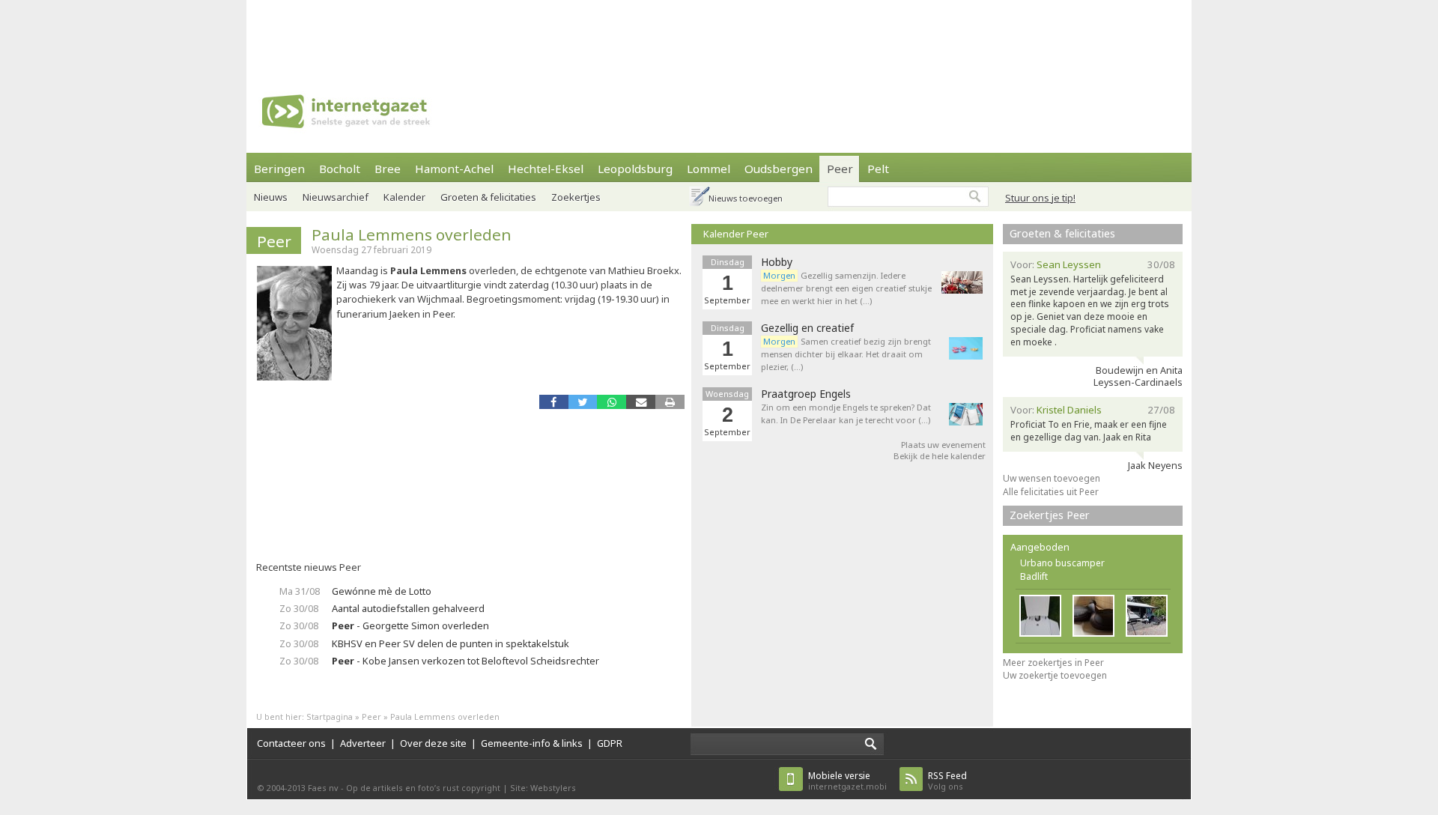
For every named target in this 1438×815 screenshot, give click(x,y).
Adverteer (363, 743)
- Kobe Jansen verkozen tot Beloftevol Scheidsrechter (465, 660)
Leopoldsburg (635, 168)
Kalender (404, 197)
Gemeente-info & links (532, 743)
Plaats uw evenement (943, 444)
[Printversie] (670, 402)
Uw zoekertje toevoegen (1055, 675)
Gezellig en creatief (807, 328)
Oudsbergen (778, 168)
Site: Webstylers (543, 787)
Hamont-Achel (454, 168)
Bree (387, 168)
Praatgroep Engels (806, 394)
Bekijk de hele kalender (940, 455)
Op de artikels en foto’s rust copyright (423, 787)
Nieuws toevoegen (746, 198)
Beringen (279, 168)
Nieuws (271, 197)
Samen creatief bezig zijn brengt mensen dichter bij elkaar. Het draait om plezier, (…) (846, 354)
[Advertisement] (719, 33)
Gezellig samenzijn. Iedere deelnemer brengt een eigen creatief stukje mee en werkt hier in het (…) (846, 288)
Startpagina (329, 716)
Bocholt (339, 168)
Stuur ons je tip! (1040, 197)
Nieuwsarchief (335, 197)
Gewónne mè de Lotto (381, 591)
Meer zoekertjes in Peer (1053, 662)
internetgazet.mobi (847, 781)
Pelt (878, 168)
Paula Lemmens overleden (412, 234)
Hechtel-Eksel (545, 168)
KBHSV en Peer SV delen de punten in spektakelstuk (450, 643)
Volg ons (947, 781)
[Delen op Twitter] (583, 402)
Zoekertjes (576, 197)
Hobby (776, 262)
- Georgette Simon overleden (410, 625)
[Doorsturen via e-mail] (640, 402)
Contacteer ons (291, 743)
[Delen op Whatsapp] (611, 402)
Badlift (1034, 576)
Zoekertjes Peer (1050, 515)
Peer (840, 168)
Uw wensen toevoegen (1051, 478)
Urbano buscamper (1062, 563)
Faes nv (323, 787)
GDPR (609, 743)
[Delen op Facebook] (553, 402)
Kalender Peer (735, 233)
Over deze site (433, 743)
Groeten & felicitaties (488, 197)
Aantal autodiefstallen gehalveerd (408, 608)
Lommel (708, 168)
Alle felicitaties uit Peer (1051, 491)
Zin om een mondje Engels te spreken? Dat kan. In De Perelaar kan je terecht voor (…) (846, 413)
